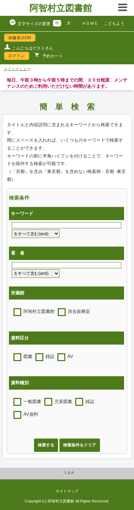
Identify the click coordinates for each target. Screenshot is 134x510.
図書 (27, 356)
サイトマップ (67, 491)
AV (70, 356)
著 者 (17, 253)
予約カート (52, 56)
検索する (46, 445)
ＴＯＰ (69, 473)
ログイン (16, 55)
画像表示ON (19, 37)
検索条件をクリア (79, 445)
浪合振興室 (79, 311)
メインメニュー (17, 69)
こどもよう (114, 23)
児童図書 (63, 401)
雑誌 (49, 356)
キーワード (22, 213)
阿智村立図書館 (61, 8)
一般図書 (32, 401)
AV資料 (30, 414)
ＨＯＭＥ (90, 23)
